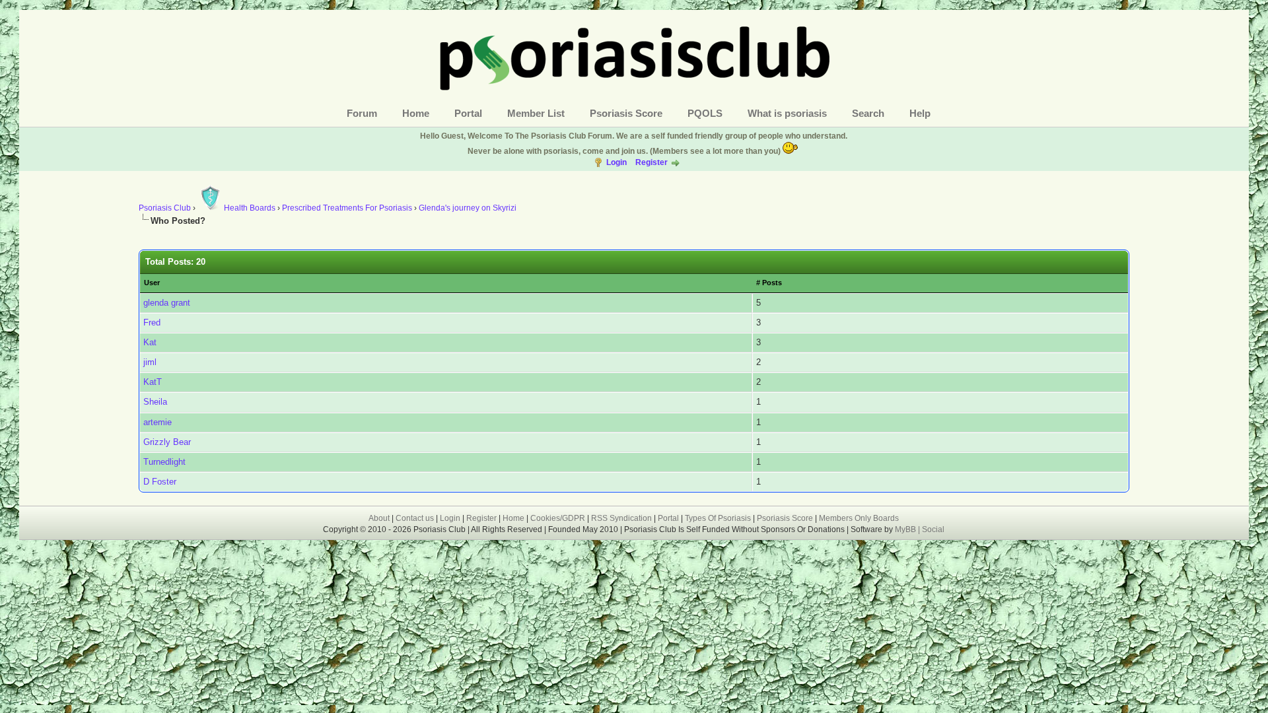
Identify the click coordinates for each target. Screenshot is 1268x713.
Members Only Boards (859, 518)
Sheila (155, 402)
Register (651, 162)
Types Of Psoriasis (718, 518)
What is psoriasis (787, 113)
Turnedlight (164, 462)
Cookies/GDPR (557, 518)
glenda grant (166, 303)
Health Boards (249, 208)
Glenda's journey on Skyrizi (467, 208)
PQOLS (704, 113)
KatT (152, 382)
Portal (468, 113)
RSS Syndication (621, 518)
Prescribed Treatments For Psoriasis (347, 208)
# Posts (769, 283)
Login (616, 162)
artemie (157, 422)
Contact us (415, 518)
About (379, 518)
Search (868, 113)
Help (920, 113)
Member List (536, 113)
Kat (150, 342)
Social (933, 529)
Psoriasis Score (626, 113)
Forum (362, 113)
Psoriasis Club (165, 208)
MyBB (906, 529)
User (152, 283)
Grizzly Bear (167, 442)
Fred (151, 322)
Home (415, 113)
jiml (150, 362)
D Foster (159, 482)
